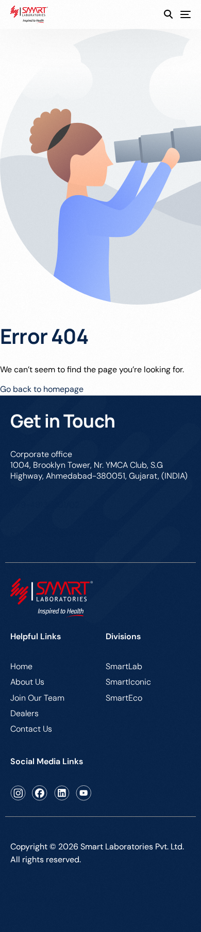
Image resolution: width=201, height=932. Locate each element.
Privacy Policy (36, 899)
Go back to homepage (41, 389)
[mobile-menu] (182, 15)
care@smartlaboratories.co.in (66, 533)
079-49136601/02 (44, 504)
